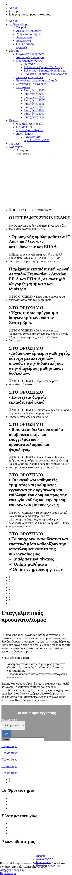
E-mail (40, 849)
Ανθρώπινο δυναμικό (21, 804)
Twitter (7, 853)
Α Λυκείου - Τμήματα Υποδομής (28, 827)
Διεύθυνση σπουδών (21, 801)
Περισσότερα (9, 746)
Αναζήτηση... (24, 150)
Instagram (8, 858)
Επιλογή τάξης (9, 719)
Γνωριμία (14, 798)
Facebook (8, 849)
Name (5, 739)
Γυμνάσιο (14, 823)
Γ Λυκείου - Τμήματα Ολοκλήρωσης (30, 833)
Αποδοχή (5, 869)
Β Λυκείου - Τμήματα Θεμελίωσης (29, 830)
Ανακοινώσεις (17, 808)
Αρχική (40, 855)
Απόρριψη (17, 869)
